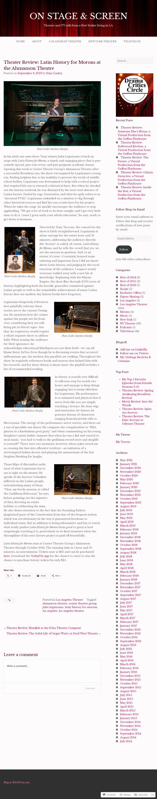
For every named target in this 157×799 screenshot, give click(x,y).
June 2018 (126, 560)
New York (126, 319)
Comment (90, 688)
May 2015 (126, 702)
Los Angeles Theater (65, 41)
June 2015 (126, 698)
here (7, 556)
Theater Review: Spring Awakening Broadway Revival (137, 394)
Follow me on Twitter (134, 353)
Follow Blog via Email (130, 209)
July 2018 (126, 556)
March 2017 (127, 618)
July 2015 (126, 695)
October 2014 (128, 729)
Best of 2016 (128, 285)
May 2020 (126, 479)
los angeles (50, 610)
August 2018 (128, 552)
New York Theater (102, 41)
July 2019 (126, 510)
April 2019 (127, 521)
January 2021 (128, 464)
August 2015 (128, 691)
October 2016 (129, 637)
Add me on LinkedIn (133, 349)
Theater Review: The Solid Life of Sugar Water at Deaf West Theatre (52, 633)
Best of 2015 (128, 281)
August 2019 (128, 506)
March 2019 (127, 525)
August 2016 (128, 645)
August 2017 (128, 598)
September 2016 (130, 641)
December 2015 (130, 675)
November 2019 (130, 494)
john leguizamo (53, 607)
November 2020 (130, 471)
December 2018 (130, 537)
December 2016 (130, 629)
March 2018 (127, 571)
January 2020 (129, 487)
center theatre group (83, 603)
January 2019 (128, 533)
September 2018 (130, 548)
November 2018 (130, 541)
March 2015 (127, 710)
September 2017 (130, 594)
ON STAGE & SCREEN (79, 16)
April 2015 (127, 706)
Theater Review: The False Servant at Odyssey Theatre (136, 420)
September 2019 (130, 502)
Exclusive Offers (131, 292)
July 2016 (126, 648)
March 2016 (127, 664)
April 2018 (127, 568)
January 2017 (128, 625)
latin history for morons (81, 607)
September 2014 (130, 733)
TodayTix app (40, 556)
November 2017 (130, 587)
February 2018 (129, 575)
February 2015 (129, 714)
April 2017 (126, 614)
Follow (123, 249)
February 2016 (129, 668)
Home (20, 41)
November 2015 (130, 679)
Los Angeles (128, 300)
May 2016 (126, 656)
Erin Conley (54, 73)
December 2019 (130, 491)
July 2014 (126, 741)
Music (124, 315)
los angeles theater (71, 610)
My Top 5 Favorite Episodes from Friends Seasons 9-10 (137, 383)
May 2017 (126, 610)
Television (132, 41)
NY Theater (127, 323)
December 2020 (130, 467)
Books (124, 288)
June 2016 (126, 652)
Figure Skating (130, 296)
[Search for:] (134, 61)
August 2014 (128, 737)
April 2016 (127, 660)
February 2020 (129, 483)
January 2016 (128, 671)
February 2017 (129, 621)
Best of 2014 (128, 277)
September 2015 (130, 687)
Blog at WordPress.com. (17, 782)
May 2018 (126, 564)
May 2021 (126, 460)
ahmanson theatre (55, 603)
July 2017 (126, 602)
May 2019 (126, 517)
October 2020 (129, 475)
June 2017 (126, 606)
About (37, 41)
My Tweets (123, 441)
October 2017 (128, 591)
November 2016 (130, 633)
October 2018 (129, 544)
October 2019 (129, 498)
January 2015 (128, 718)
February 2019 (129, 529)
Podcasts (126, 327)
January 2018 (128, 579)
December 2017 (130, 583)
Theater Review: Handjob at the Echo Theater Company (43, 627)
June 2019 (126, 514)
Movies (125, 311)
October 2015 (129, 683)
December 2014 (130, 722)
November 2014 (130, 725)
